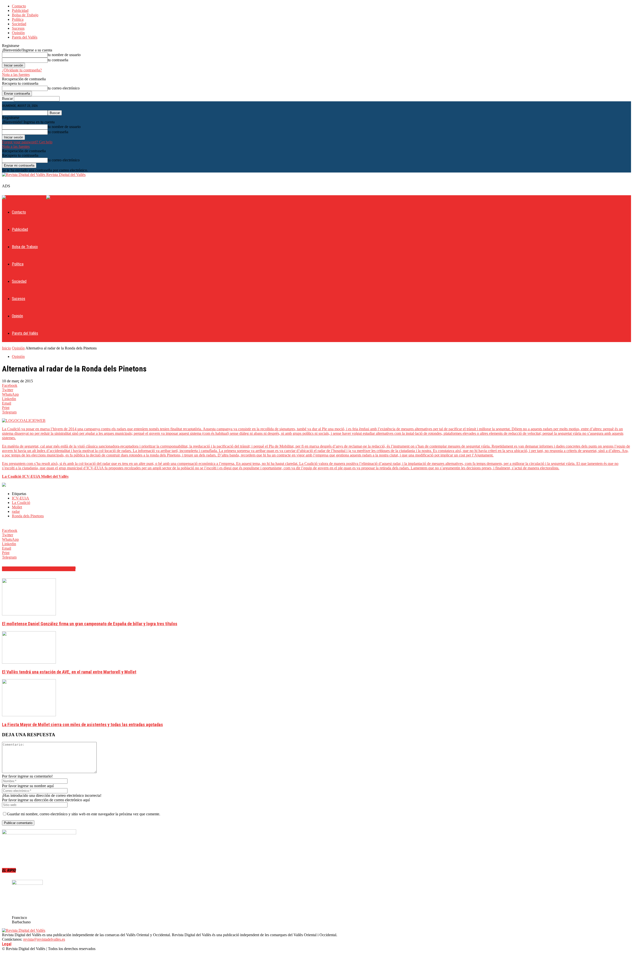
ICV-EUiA (20, 498)
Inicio (6, 348)
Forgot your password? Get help (27, 142)
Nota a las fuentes (16, 74)
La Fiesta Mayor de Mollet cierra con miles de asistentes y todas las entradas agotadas (82, 724)
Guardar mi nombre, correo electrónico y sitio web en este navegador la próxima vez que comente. (83, 814)
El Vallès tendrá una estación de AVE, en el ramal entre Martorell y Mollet (69, 671)
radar (16, 511)
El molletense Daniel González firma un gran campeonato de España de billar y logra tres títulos (89, 623)
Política (17, 19)
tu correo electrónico (64, 88)
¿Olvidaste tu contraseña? (22, 70)
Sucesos (18, 28)
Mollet (17, 507)
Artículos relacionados (25, 568)
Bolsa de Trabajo (25, 15)
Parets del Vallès (24, 37)
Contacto (19, 6)
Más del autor (61, 568)
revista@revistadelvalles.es (44, 939)
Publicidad (20, 10)
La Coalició (21, 502)
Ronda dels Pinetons (28, 516)
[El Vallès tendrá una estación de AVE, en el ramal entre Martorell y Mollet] (29, 662)
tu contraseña (58, 60)
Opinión (18, 33)
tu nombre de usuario (64, 55)
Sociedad (19, 24)
